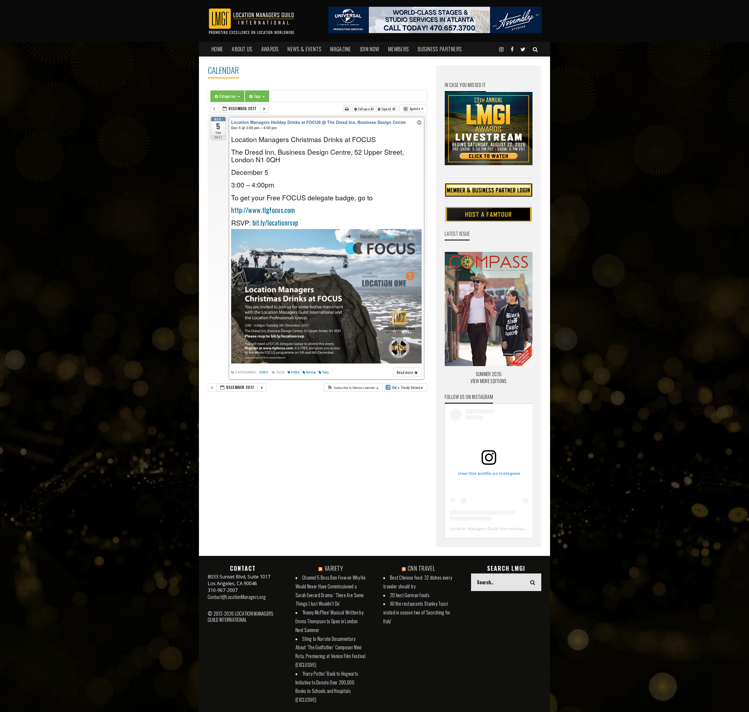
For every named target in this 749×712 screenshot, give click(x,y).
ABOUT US (242, 49)
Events (263, 372)
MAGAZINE (340, 49)
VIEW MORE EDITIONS (488, 381)
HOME (217, 49)
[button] (353, 388)
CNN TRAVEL (421, 568)
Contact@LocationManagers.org (237, 596)
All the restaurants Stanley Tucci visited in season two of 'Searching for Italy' (417, 612)
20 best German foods (410, 595)
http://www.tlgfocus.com (263, 210)
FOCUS (295, 372)
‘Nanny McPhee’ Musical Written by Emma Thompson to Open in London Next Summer (329, 621)
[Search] (535, 49)
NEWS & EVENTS (304, 49)
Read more (405, 372)
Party (325, 372)
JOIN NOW (369, 49)
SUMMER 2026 (488, 374)
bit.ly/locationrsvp (274, 223)
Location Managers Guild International (487, 528)
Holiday (310, 372)
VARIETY (333, 568)
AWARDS (270, 49)
